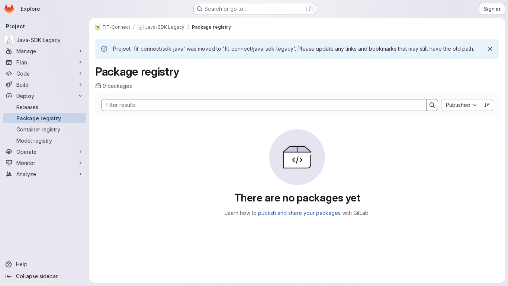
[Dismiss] (490, 48)
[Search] (432, 105)
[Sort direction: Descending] (487, 105)
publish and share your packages (299, 213)
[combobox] (461, 105)
